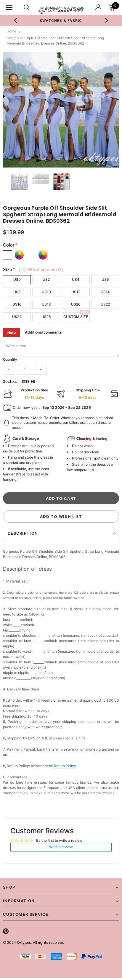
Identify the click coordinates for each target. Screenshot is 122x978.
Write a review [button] (61, 847)
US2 (46, 279)
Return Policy (65, 766)
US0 (17, 279)
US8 (17, 292)
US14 (105, 292)
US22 (105, 304)
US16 (17, 304)
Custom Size (75, 316)
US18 (46, 304)
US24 (17, 316)
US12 (75, 292)
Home (11, 31)
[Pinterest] (6, 931)
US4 (75, 279)
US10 (46, 292)
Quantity (10, 359)
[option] (61, 20)
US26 (46, 316)
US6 (105, 279)
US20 (76, 304)
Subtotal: (11, 381)
